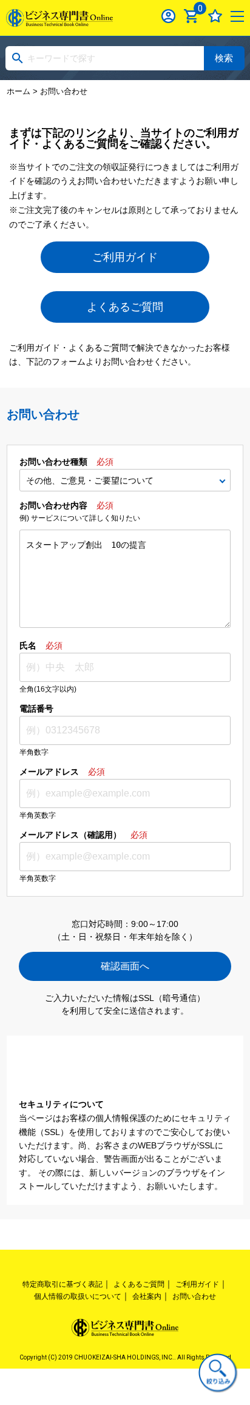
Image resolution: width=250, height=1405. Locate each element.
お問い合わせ (194, 1296)
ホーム (18, 91)
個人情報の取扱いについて (77, 1296)
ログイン (168, 16)
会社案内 (146, 1296)
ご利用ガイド (125, 257)
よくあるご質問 (125, 307)
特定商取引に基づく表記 (62, 1284)
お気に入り (215, 16)
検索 (224, 58)
